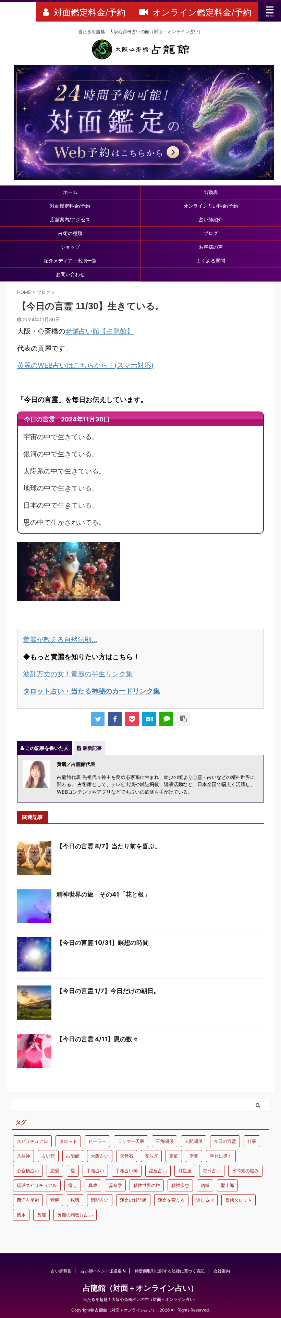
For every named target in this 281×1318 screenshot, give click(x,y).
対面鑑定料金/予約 (70, 206)
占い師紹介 (211, 219)
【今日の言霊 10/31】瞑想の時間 (103, 942)
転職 (75, 1200)
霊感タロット (238, 1200)
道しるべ (205, 1200)
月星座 (185, 1170)
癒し (72, 1185)
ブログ (211, 233)
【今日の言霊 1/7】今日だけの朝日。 (108, 990)
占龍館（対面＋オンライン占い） (140, 1287)
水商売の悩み (245, 1170)
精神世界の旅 (146, 1185)
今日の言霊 (225, 1141)
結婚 (204, 1185)
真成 (92, 1185)
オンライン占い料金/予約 (211, 206)
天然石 (126, 1156)
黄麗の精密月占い (75, 1214)
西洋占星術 (28, 1200)
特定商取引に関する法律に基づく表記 (170, 1271)
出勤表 (211, 192)
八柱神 (23, 1156)
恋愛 (54, 1170)
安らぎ (151, 1156)
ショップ (70, 247)
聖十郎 (227, 1185)
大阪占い (100, 1156)
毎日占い (212, 1170)
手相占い (95, 1170)
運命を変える (171, 1200)
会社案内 (221, 1271)
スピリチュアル (32, 1141)
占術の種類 (70, 233)
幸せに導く (221, 1156)
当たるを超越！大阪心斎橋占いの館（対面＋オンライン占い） (140, 1299)
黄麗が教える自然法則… (60, 640)
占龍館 (73, 1156)
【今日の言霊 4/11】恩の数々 (97, 1039)
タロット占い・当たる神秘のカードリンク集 (91, 691)
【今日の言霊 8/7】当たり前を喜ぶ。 (109, 846)
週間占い (100, 1200)
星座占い (158, 1170)
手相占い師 (126, 1170)
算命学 (115, 1185)
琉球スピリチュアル (37, 1185)
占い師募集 (61, 1271)
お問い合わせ (70, 274)
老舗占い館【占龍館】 (99, 331)
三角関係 (164, 1141)
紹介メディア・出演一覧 (70, 260)
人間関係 (194, 1141)
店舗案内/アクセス (70, 219)
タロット (68, 1141)
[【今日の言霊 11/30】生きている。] (149, 719)
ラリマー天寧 (131, 1141)
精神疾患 (180, 1185)
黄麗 (41, 1214)
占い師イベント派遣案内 (103, 1271)
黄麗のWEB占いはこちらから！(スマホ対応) (85, 365)
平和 (194, 1156)
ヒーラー (97, 1141)
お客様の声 (211, 247)
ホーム (70, 192)
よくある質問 (210, 260)
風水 (21, 1214)
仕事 (251, 1141)
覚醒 (54, 1200)
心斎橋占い (28, 1170)
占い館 (48, 1156)
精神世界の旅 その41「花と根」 (103, 894)
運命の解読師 (133, 1200)
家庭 (173, 1156)
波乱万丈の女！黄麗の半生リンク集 (78, 674)
